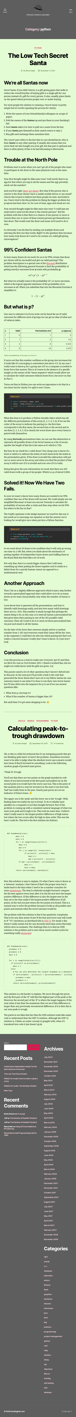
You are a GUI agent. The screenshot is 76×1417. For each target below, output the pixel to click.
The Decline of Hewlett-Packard (23, 1118)
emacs (47, 1280)
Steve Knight (30, 71)
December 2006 (51, 1235)
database (48, 1271)
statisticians (15, 890)
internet (47, 1304)
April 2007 (48, 1221)
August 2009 (49, 1099)
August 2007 (49, 1202)
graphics (48, 1294)
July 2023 (48, 1057)
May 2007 (48, 1216)
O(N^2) (47, 921)
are (30, 191)
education (48, 1276)
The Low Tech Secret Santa (38, 59)
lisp (45, 1322)
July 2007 (48, 1207)
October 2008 (50, 1141)
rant (46, 1346)
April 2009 (48, 1118)
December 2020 (51, 1066)
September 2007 (51, 1197)
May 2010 (48, 1080)
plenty (35, 191)
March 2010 (49, 1090)
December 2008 (51, 1137)
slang (46, 1360)
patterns (47, 1327)
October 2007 (50, 1193)
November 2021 (51, 1062)
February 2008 (50, 1174)
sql (45, 1364)
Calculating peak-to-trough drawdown (38, 732)
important (26, 933)
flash (46, 1290)
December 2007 (51, 1183)
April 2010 (48, 1085)
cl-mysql (21, 1114)
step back (48, 1369)
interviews (48, 1308)
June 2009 (48, 1109)
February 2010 (50, 1095)
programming (42, 721)
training (47, 1378)
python (38, 48)
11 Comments (58, 743)
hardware (48, 1299)
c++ (45, 1266)
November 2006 (51, 1239)
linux (46, 1318)
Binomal (50, 263)
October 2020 (50, 1076)
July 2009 (48, 1104)
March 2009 (49, 1123)
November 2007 (51, 1188)
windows (48, 1392)
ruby (46, 1350)
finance (30, 721)
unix (46, 1388)
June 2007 (48, 1211)
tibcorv (47, 1374)
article (21, 721)
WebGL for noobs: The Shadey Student (20, 1086)
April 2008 (48, 1165)
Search (6, 1043)
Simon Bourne (10, 1133)
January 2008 (50, 1179)
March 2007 (49, 1225)
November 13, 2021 (48, 71)
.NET (46, 1257)
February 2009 (50, 1127)
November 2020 (51, 1071)
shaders (47, 1355)
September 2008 (51, 1146)
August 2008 (49, 1151)
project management (53, 1336)
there (25, 191)
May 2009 (48, 1113)
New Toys (8, 1091)
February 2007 (50, 1230)
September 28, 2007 (40, 743)
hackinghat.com (18, 1411)
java (46, 1313)
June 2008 (48, 1155)
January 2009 (50, 1132)
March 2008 (49, 1169)
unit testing (49, 1383)
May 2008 (48, 1160)
